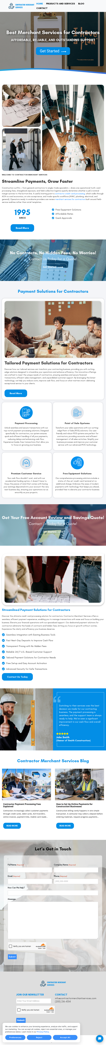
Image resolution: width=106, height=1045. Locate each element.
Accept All (65, 1037)
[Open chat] (99, 1038)
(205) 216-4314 (63, 1001)
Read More (12, 825)
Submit (12, 956)
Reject (39, 1037)
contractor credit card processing (70, 193)
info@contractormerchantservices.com (75, 998)
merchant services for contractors (70, 199)
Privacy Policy (43, 1032)
